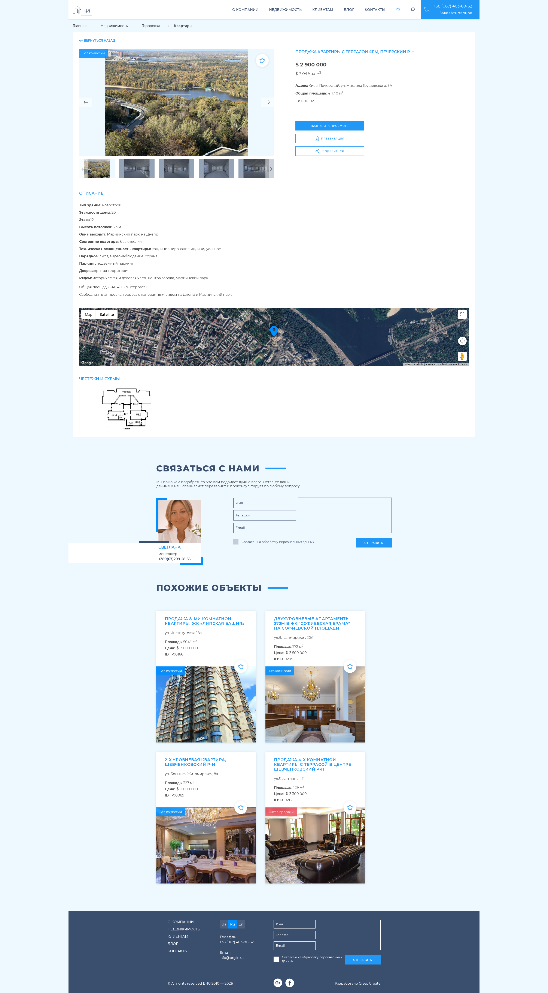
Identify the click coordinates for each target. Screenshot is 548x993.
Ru (232, 924)
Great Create (370, 983)
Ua (224, 924)
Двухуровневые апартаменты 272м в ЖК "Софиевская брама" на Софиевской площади (312, 623)
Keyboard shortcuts (413, 364)
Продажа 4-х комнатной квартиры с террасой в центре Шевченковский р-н (312, 765)
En (241, 924)
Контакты (375, 10)
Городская (151, 26)
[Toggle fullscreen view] (462, 314)
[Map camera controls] (462, 341)
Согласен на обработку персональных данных (278, 542)
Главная (80, 26)
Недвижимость (285, 10)
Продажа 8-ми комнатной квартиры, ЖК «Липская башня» (204, 621)
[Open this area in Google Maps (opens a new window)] (87, 363)
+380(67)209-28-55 (174, 559)
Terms (464, 364)
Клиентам (322, 10)
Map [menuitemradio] (88, 314)
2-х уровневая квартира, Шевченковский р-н (195, 762)
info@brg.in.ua (232, 958)
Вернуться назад (99, 40)
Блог (349, 10)
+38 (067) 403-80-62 (453, 6)
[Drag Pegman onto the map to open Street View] (462, 356)
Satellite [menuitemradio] (107, 314)
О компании (245, 10)
